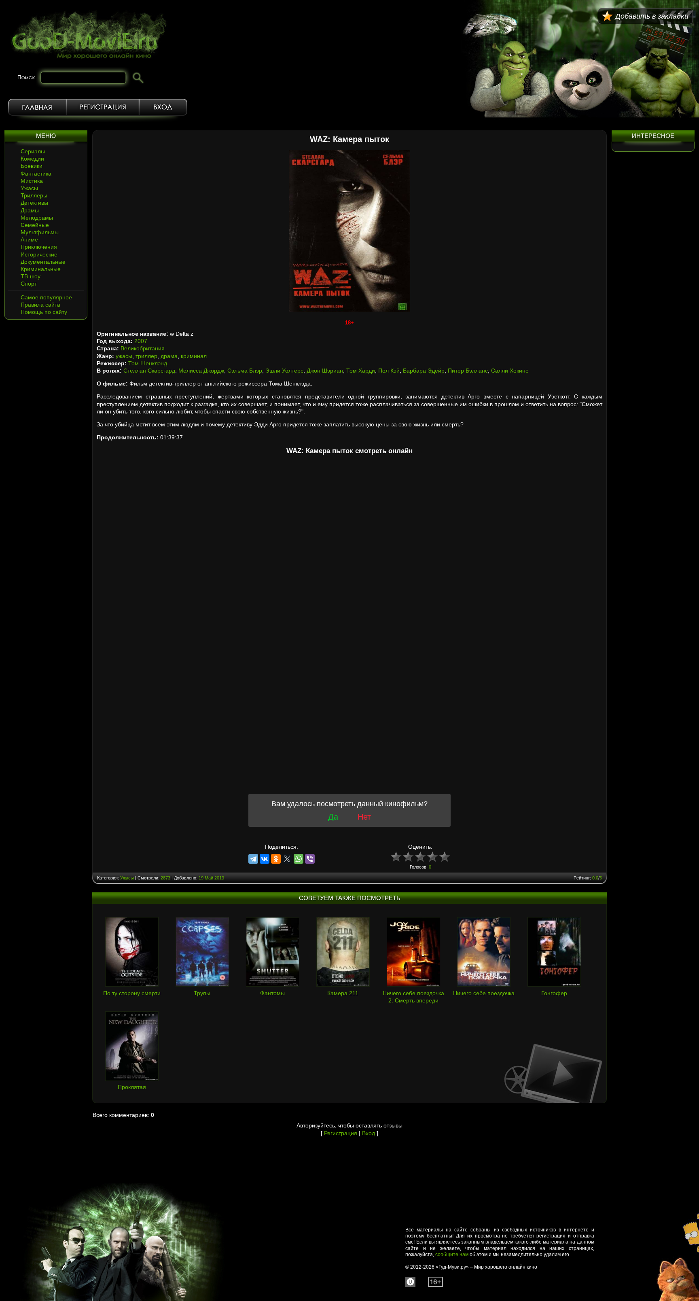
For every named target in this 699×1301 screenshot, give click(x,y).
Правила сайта (40, 304)
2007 (140, 341)
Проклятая (132, 1087)
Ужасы (29, 188)
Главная (37, 107)
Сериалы (33, 151)
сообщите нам (451, 1254)
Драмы (30, 210)
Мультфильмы (40, 232)
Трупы (202, 993)
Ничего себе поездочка (484, 993)
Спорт (29, 283)
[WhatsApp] (298, 859)
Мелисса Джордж (201, 370)
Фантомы (272, 993)
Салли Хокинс (509, 370)
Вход (163, 107)
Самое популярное (46, 297)
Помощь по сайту (44, 312)
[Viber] (310, 859)
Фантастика (36, 173)
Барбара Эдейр (424, 370)
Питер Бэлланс (468, 370)
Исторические (39, 254)
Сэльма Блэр (244, 370)
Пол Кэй (389, 370)
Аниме (29, 239)
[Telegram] (253, 859)
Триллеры (34, 195)
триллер (146, 356)
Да (333, 816)
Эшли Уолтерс (284, 370)
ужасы (124, 356)
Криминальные (41, 269)
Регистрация (102, 107)
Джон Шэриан (325, 370)
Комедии (32, 158)
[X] (287, 859)
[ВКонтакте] (264, 859)
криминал (194, 356)
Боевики (31, 166)
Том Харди (360, 370)
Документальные (43, 262)
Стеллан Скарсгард (149, 370)
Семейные (35, 225)
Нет (364, 816)
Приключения (39, 247)
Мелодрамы (37, 217)
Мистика (32, 181)
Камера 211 (342, 993)
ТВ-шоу (30, 276)
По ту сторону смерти (132, 993)
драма (169, 356)
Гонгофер (554, 993)
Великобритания (143, 348)
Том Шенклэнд (147, 363)
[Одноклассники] (276, 859)
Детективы (34, 202)
